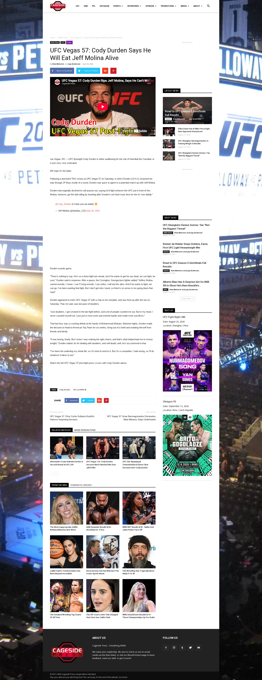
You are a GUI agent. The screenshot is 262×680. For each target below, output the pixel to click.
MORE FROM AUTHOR (85, 430)
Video (69, 42)
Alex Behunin (58, 64)
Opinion (150, 6)
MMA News (55, 42)
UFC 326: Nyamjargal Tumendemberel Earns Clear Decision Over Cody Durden (135, 464)
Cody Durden (64, 389)
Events (117, 6)
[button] (208, 4)
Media (184, 6)
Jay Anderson (74, 64)
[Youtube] (199, 648)
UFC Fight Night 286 (174, 316)
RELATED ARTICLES (61, 430)
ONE (86, 6)
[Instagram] (174, 648)
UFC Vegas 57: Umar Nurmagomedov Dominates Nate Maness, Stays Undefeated (131, 418)
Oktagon (104, 6)
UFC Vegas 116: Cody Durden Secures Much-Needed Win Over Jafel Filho (101, 464)
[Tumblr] (182, 648)
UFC (77, 6)
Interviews (133, 6)
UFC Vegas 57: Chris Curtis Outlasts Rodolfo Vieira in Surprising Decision (72, 418)
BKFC (165, 289)
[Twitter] (190, 648)
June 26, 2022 (93, 210)
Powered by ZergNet (81, 485)
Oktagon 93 (169, 401)
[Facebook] (166, 648)
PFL (93, 6)
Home (52, 37)
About (196, 6)
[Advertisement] (131, 22)
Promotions (167, 6)
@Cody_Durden (63, 204)
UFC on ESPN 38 (79, 389)
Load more (186, 298)
